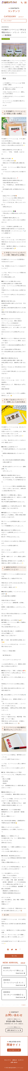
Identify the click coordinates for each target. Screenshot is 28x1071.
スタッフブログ (5, 38)
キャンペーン (7, 1060)
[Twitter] (12, 949)
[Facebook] (8, 949)
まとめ (5, 105)
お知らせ (14, 1060)
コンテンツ (21, 1060)
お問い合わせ (14, 1062)
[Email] (16, 949)
